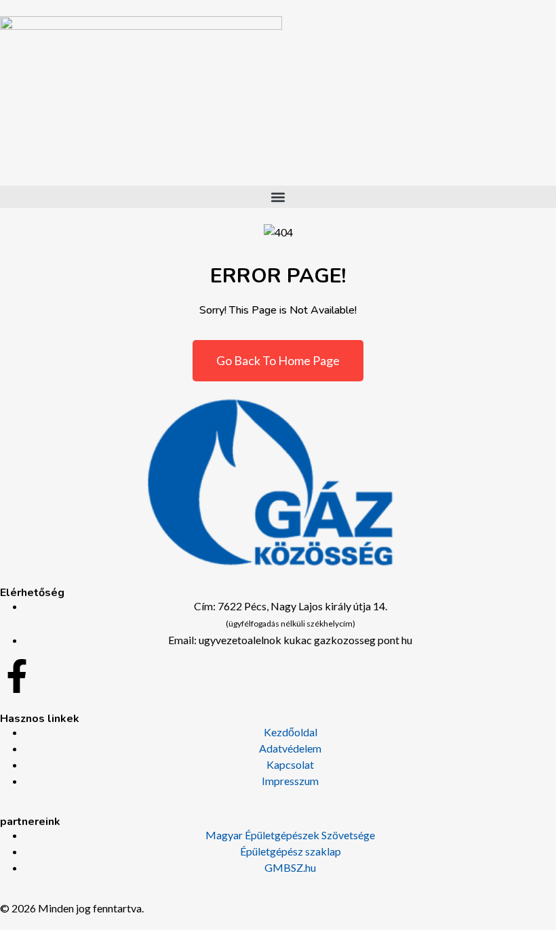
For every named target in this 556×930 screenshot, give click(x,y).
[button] (278, 197)
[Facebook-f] (17, 676)
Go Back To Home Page (278, 360)
